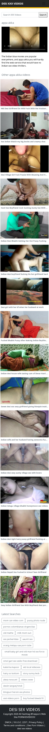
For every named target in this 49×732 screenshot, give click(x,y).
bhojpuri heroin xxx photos (16, 692)
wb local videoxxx (31, 667)
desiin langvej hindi (12, 685)
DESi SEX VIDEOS (24, 709)
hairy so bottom (11, 673)
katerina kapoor (11, 667)
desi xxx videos (24, 728)
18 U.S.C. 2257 (20, 722)
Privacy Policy (35, 722)
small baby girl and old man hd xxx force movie (24, 653)
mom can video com (13, 620)
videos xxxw (27, 679)
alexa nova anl (10, 679)
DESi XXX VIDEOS (12, 3)
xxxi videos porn (11, 698)
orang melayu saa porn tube (17, 645)
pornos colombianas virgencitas (19, 626)
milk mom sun (24, 632)
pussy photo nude (36, 620)
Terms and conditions (14, 725)
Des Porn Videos (35, 725)
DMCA (8, 722)
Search (43, 14)
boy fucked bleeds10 (33, 698)
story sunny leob (31, 673)
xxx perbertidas (11, 639)
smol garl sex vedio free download (20, 661)
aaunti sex (27, 639)
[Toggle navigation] (43, 3)
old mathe (8, 632)
